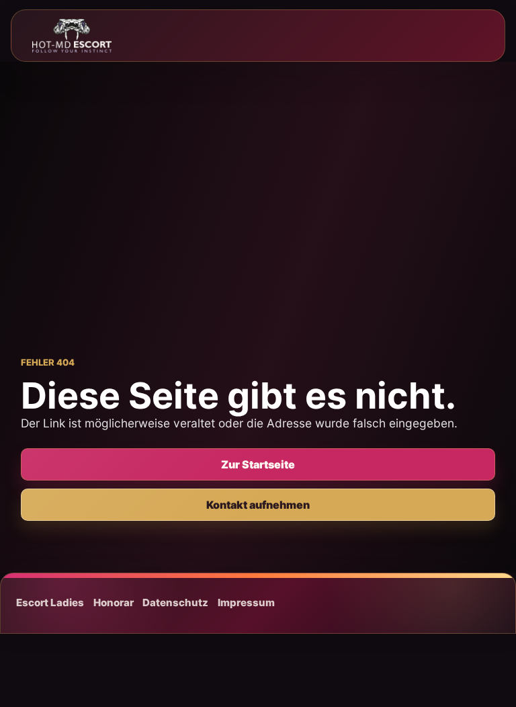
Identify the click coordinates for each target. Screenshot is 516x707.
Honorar (113, 602)
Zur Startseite (258, 464)
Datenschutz (175, 602)
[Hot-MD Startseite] (72, 35)
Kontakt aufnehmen (258, 504)
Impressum (246, 602)
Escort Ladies (50, 602)
